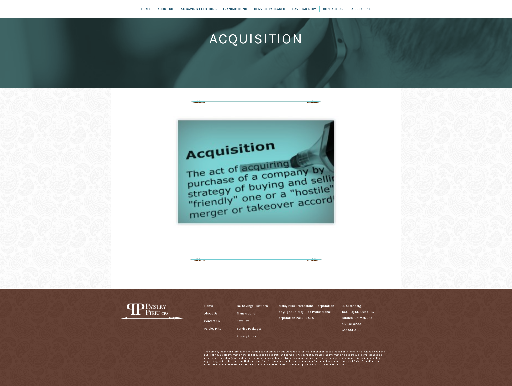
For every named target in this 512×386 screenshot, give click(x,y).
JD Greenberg (351, 306)
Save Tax (243, 321)
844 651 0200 (352, 330)
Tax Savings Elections (252, 306)
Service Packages (269, 9)
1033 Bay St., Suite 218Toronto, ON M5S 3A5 (358, 315)
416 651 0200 (351, 324)
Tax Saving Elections (198, 9)
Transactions (235, 9)
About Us (165, 9)
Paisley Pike (360, 9)
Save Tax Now (304, 9)
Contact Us (333, 9)
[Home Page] (152, 314)
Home (146, 9)
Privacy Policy (246, 336)
